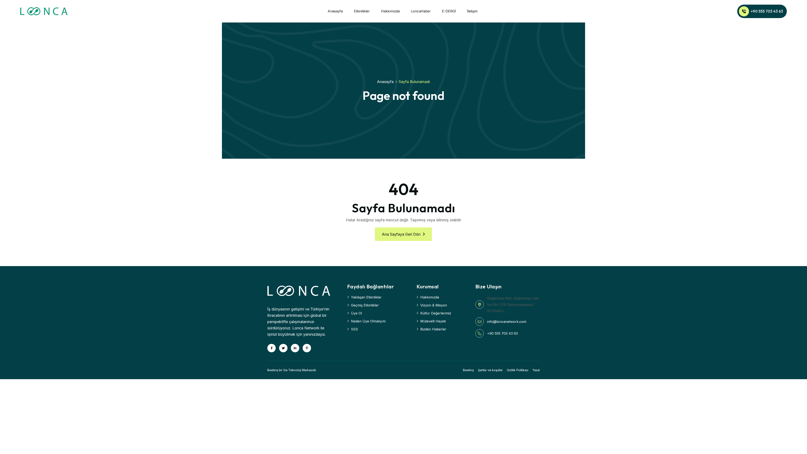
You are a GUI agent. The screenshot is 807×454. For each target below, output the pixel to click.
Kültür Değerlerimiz (435, 313)
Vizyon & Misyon (433, 305)
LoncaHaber (421, 11)
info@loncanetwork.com (506, 321)
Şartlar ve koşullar (490, 370)
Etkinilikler (362, 11)
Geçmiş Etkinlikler (365, 305)
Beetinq (468, 370)
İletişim (472, 11)
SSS (354, 329)
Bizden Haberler (433, 329)
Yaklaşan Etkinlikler (366, 297)
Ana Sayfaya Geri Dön (401, 234)
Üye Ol (356, 313)
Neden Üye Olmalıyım (368, 321)
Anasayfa (335, 11)
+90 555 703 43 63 (767, 11)
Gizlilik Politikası (517, 370)
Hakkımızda (390, 11)
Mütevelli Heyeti (433, 321)
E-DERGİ (449, 11)
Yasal (536, 370)
